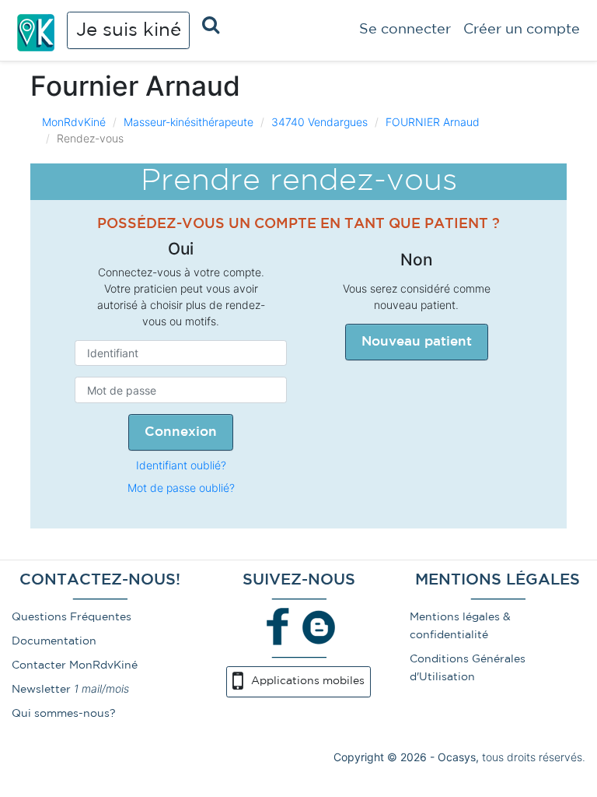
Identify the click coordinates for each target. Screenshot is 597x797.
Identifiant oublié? (181, 465)
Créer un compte (521, 29)
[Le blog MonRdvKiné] (318, 625)
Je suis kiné (128, 30)
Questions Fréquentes (71, 617)
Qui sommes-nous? (64, 713)
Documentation (54, 641)
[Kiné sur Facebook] (278, 625)
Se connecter (405, 29)
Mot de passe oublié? (181, 487)
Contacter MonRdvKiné (75, 665)
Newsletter (41, 689)
